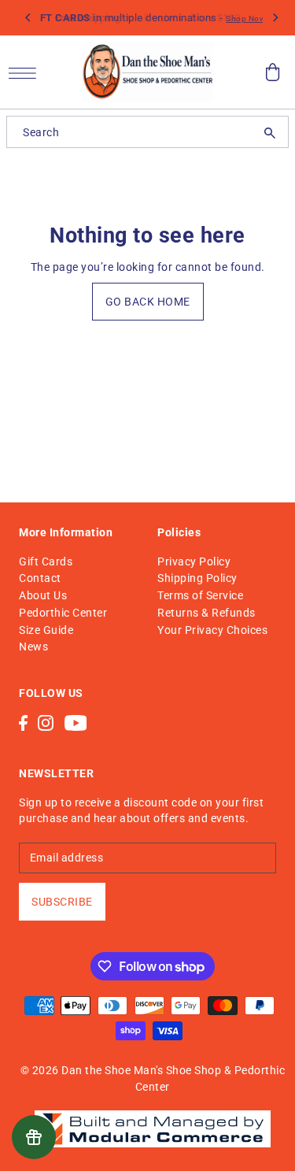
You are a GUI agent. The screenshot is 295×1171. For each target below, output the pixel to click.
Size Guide (46, 630)
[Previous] (28, 18)
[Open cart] (273, 72)
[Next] (274, 18)
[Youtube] (76, 721)
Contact (40, 578)
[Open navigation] (26, 72)
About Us (43, 595)
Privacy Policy (193, 561)
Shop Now (246, 18)
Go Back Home (147, 301)
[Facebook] (23, 721)
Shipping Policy (197, 578)
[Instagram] (45, 721)
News (33, 646)
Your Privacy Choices (212, 630)
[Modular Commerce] (153, 1120)
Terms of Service (200, 595)
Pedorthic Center (63, 612)
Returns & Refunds (206, 612)
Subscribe (62, 901)
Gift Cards (45, 561)
